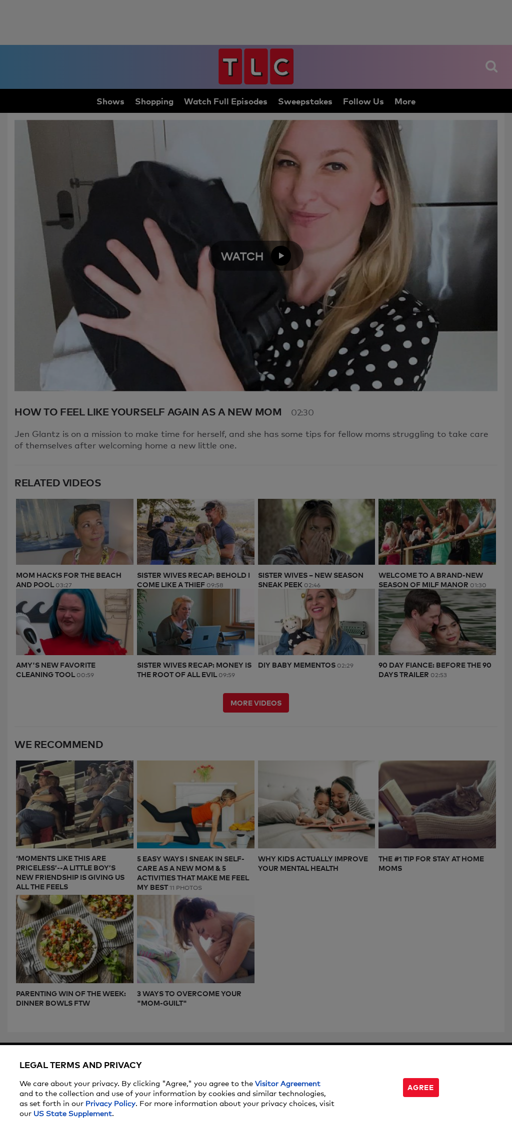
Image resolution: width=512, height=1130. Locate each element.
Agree (421, 1087)
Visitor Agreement (287, 1083)
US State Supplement (73, 1113)
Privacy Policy (111, 1103)
